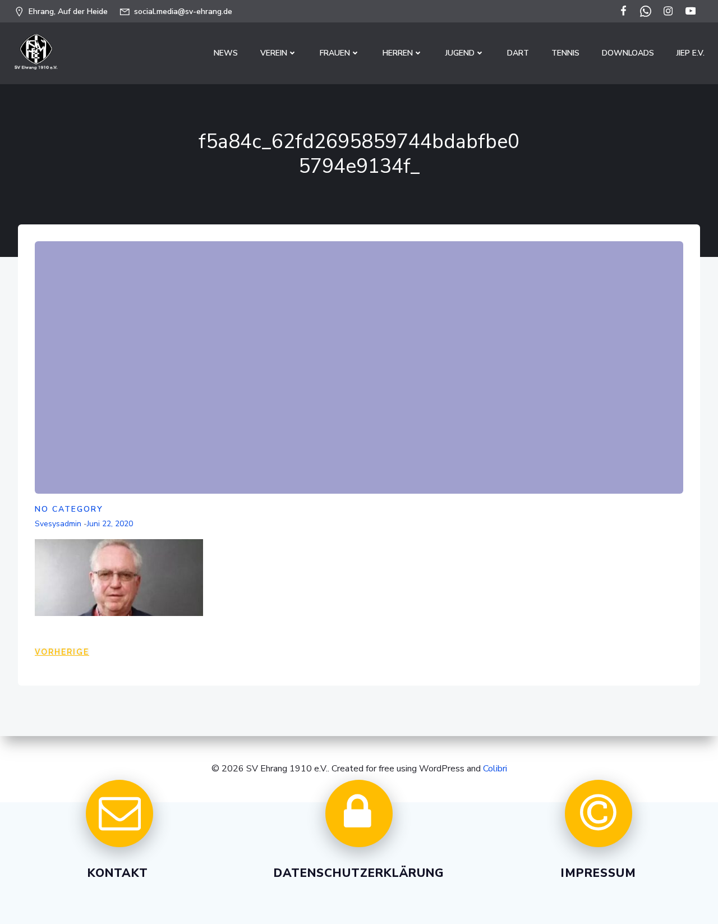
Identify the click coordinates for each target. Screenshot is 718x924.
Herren (398, 53)
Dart (518, 53)
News (226, 53)
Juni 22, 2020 (110, 523)
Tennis (565, 53)
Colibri (495, 768)
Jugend (460, 53)
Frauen (335, 53)
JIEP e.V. (690, 53)
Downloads (628, 53)
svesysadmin (58, 523)
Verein (273, 53)
